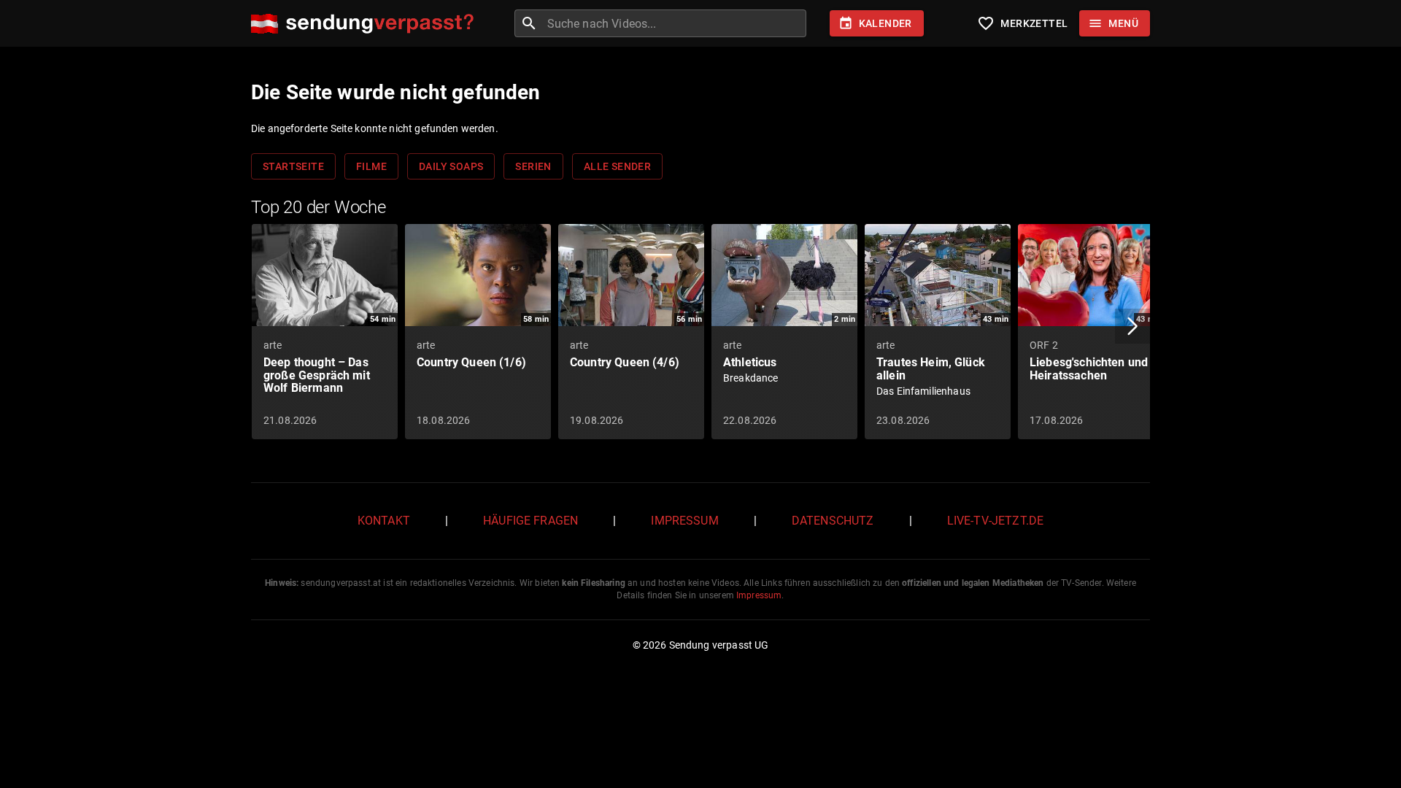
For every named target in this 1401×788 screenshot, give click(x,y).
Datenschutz (833, 521)
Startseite (293, 166)
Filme (371, 166)
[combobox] (675, 23)
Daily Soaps (451, 166)
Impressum (684, 521)
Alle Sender (617, 166)
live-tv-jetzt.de (995, 521)
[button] (1132, 326)
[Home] (366, 24)
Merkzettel (1022, 23)
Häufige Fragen (530, 521)
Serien (533, 166)
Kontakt (384, 521)
